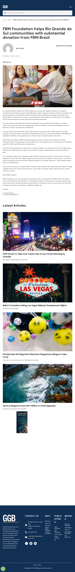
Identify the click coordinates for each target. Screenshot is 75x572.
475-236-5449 (32, 532)
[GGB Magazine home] (5, 7)
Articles (10, 20)
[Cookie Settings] (3, 569)
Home (4, 20)
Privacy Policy (37, 565)
